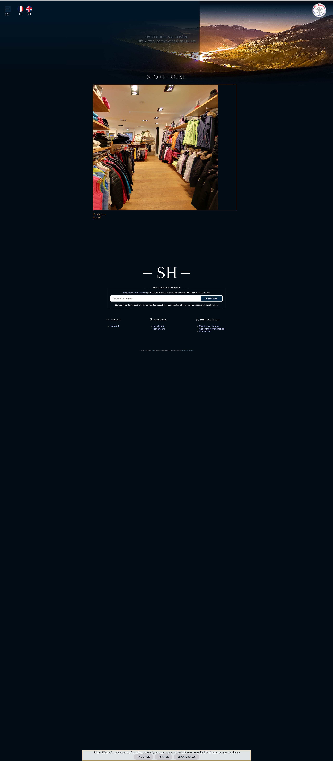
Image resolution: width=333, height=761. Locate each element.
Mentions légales (209, 326)
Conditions (191, 350)
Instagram (159, 328)
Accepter (146, 757)
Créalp (152, 350)
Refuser (164, 757)
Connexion (205, 331)
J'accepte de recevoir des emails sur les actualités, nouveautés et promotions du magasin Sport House (167, 305)
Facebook (158, 326)
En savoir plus (184, 757)
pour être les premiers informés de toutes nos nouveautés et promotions (166, 292)
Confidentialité (184, 350)
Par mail (114, 326)
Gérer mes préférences (212, 328)
